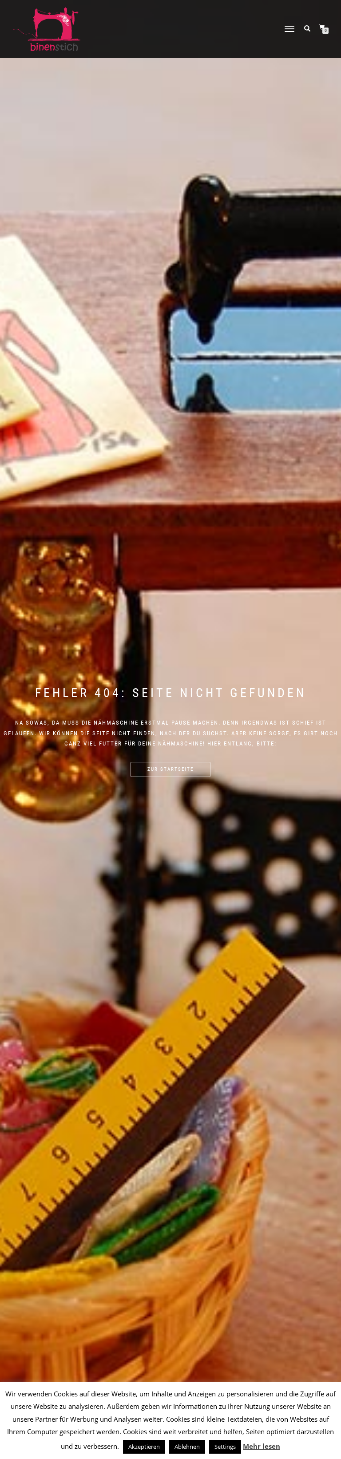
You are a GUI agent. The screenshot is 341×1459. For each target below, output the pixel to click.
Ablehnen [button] (187, 1447)
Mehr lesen (261, 1446)
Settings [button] (225, 1447)
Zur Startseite (170, 769)
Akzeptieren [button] (144, 1447)
